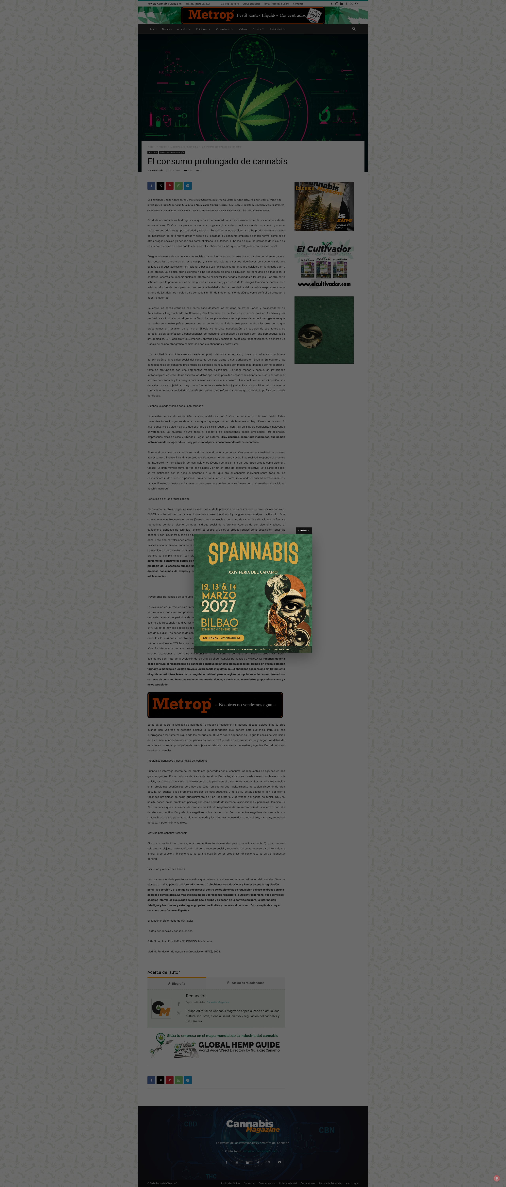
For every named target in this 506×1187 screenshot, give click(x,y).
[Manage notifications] (497, 1178)
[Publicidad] (253, 593)
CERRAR (304, 530)
